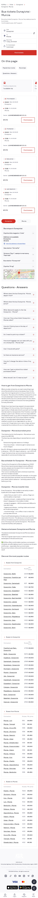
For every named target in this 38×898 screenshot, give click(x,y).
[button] (33, 233)
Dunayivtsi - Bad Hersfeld (12, 598)
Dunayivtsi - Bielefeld (11, 594)
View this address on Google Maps (15, 243)
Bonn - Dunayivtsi (9, 695)
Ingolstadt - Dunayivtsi (12, 680)
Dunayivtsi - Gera (9, 613)
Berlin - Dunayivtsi (10, 654)
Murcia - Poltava (9, 754)
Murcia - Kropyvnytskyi (11, 746)
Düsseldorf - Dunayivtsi (11, 683)
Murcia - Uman (8, 739)
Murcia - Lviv (8, 721)
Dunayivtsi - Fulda (10, 587)
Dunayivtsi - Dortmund (11, 609)
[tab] (8, 221)
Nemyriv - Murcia (9, 828)
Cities (11, 4)
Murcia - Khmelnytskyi (11, 743)
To (7, 34)
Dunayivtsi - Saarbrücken (12, 624)
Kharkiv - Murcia (9, 791)
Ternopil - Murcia (9, 839)
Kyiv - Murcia (8, 798)
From (7, 29)
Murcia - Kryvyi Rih (10, 728)
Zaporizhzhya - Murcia (11, 813)
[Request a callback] (34, 888)
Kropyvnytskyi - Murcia (11, 824)
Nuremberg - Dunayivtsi (12, 665)
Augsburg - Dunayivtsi (11, 658)
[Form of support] (34, 881)
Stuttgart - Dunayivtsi (11, 669)
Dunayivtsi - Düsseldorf (11, 591)
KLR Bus (3, 4)
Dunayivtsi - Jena (9, 620)
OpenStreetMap (24, 278)
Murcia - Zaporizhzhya (11, 765)
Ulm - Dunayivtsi (9, 676)
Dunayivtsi (19, 4)
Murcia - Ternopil (9, 724)
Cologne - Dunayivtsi (11, 687)
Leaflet (17, 278)
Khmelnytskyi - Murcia (11, 842)
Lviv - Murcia (8, 802)
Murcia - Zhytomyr (10, 732)
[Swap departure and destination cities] (34, 33)
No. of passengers (10, 45)
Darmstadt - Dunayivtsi (12, 661)
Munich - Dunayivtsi (10, 672)
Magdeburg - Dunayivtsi (12, 691)
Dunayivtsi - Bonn (9, 628)
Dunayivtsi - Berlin (10, 574)
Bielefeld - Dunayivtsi (11, 698)
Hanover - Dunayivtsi (11, 702)
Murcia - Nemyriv (9, 735)
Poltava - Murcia (9, 809)
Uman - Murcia (8, 820)
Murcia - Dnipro (9, 750)
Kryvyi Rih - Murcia (10, 835)
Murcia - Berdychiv (10, 772)
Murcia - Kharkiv (9, 761)
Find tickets (19, 53)
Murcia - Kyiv (8, 757)
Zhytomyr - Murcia (10, 794)
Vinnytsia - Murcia (10, 831)
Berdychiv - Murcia (10, 805)
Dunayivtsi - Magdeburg (12, 617)
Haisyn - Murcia (9, 817)
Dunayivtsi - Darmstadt (12, 583)
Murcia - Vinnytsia (10, 768)
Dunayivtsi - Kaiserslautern (13, 605)
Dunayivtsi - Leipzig (10, 602)
